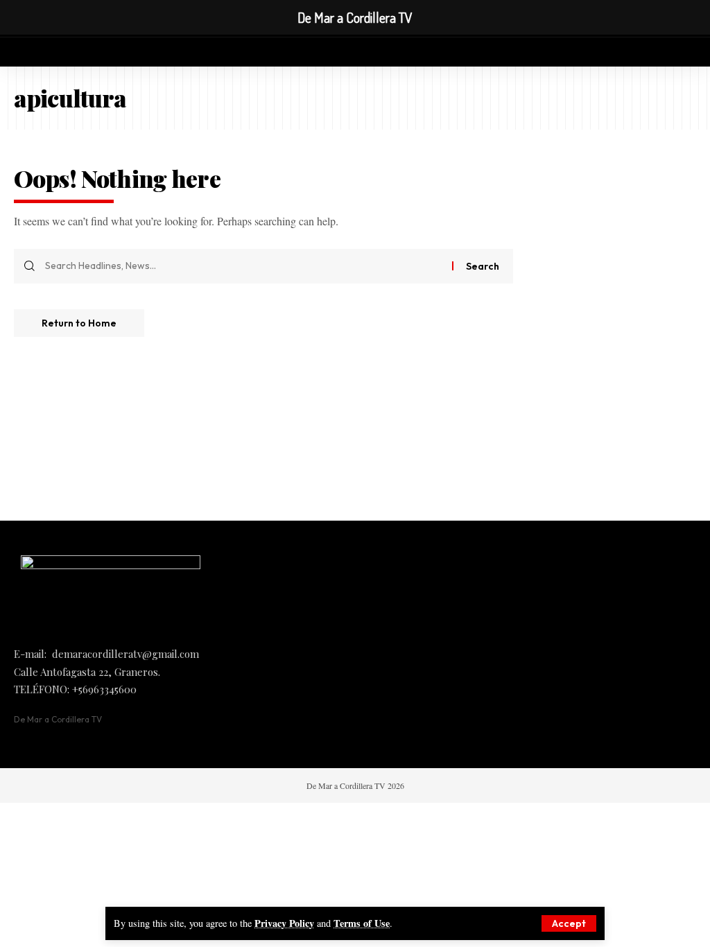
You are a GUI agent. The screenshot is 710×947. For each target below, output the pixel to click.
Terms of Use (362, 923)
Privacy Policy (284, 923)
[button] (569, 923)
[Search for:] (243, 266)
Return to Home (79, 323)
